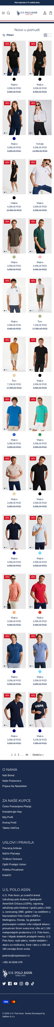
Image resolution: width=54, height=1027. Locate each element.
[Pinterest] (27, 983)
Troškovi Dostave (12, 859)
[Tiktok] (32, 983)
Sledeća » (38, 754)
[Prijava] (44, 13)
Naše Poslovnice (11, 780)
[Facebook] (10, 983)
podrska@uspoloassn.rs (16, 955)
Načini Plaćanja (11, 853)
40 (27, 754)
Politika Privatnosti (12, 869)
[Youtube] (15, 983)
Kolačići (6, 875)
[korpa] (50, 13)
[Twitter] (4, 983)
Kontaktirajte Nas (12, 811)
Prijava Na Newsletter (14, 786)
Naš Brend (8, 775)
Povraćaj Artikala (11, 848)
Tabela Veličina (10, 828)
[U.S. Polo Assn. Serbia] (27, 13)
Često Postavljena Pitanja (16, 806)
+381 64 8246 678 (12, 962)
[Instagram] (21, 983)
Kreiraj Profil (9, 822)
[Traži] (10, 13)
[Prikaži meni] (3, 13)
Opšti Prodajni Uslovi (14, 864)
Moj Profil (7, 817)
